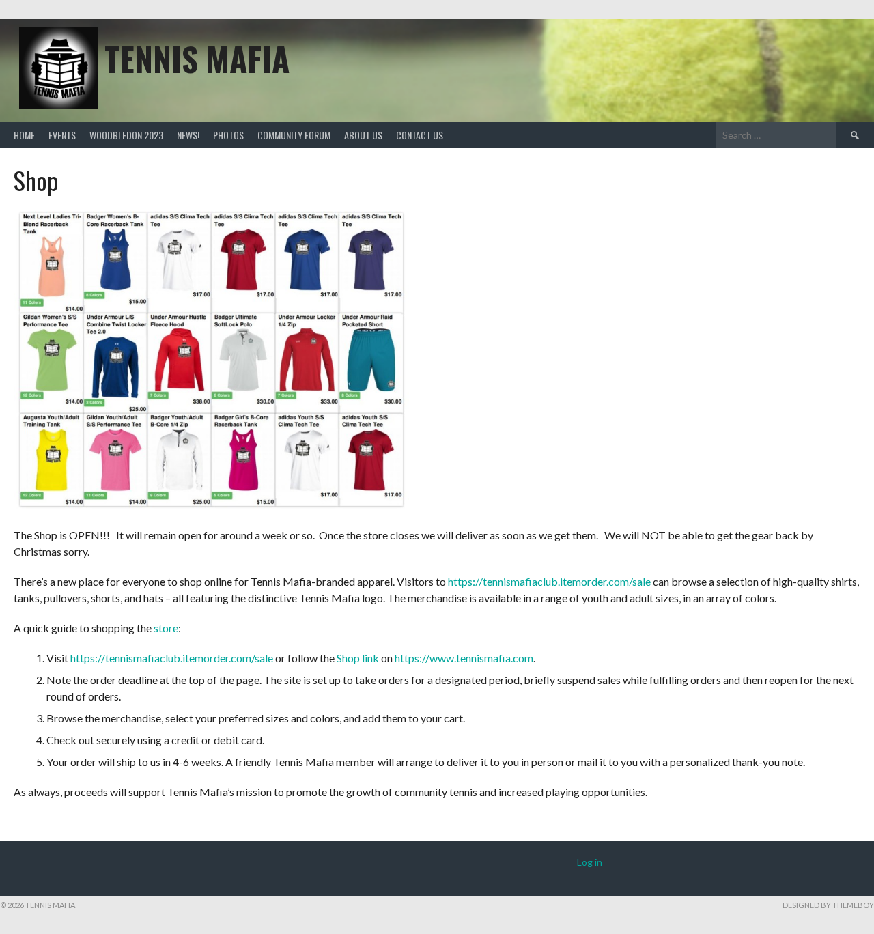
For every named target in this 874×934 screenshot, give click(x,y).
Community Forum (293, 135)
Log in (589, 862)
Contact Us (419, 135)
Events (62, 135)
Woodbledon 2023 (126, 135)
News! (188, 135)
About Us (363, 135)
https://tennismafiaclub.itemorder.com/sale (549, 581)
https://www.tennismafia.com (464, 657)
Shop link (358, 657)
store (166, 627)
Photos (228, 135)
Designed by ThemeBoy (828, 905)
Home (24, 135)
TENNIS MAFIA (197, 58)
